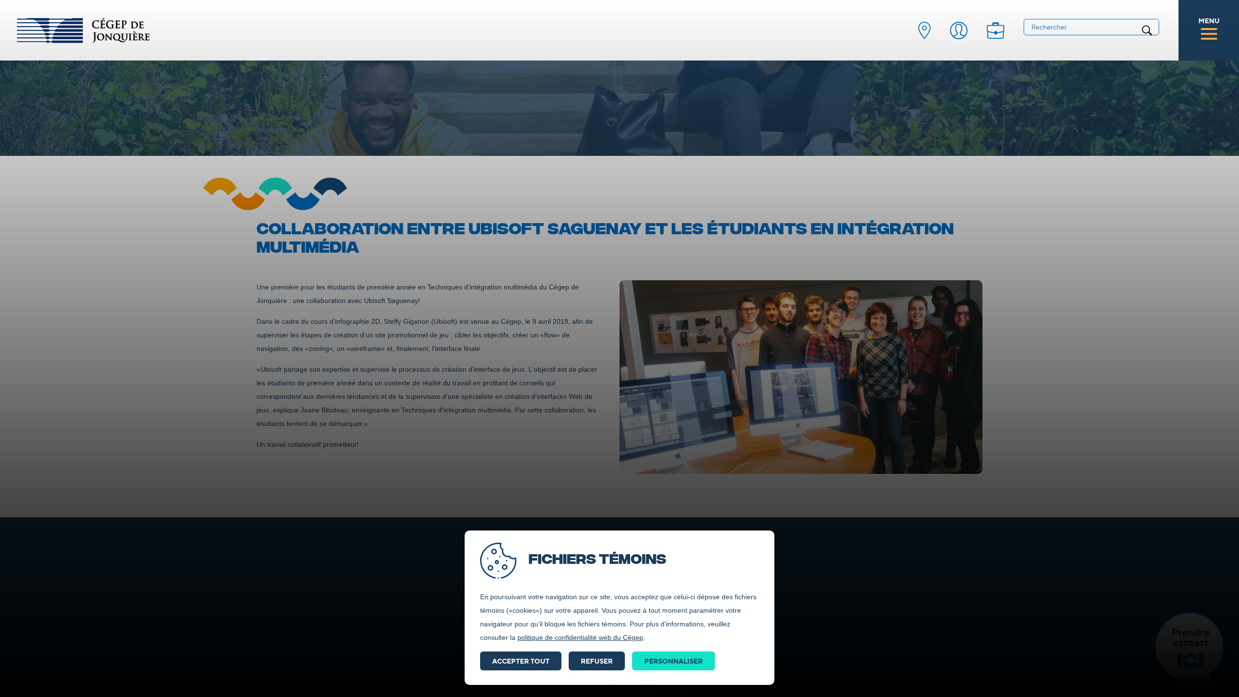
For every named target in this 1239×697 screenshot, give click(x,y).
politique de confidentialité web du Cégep (580, 637)
